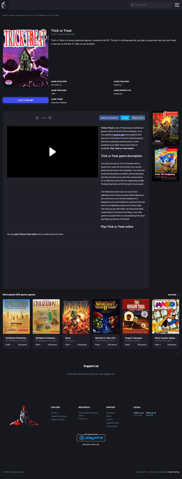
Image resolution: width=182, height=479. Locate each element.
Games (12, 15)
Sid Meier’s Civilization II (47, 338)
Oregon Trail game (133, 338)
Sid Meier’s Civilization (16, 338)
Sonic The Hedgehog (165, 174)
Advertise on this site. (91, 444)
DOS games (21, 15)
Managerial (13, 341)
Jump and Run (172, 150)
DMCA (108, 416)
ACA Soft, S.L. (56, 85)
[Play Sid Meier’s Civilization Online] (16, 316)
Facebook (138, 415)
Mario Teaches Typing (165, 338)
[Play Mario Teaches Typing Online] (165, 316)
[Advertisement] (104, 4)
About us (54, 413)
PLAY (8, 345)
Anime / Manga (161, 177)
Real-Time (106, 341)
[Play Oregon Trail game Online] (135, 316)
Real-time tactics (172, 114)
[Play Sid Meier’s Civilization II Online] (46, 316)
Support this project (59, 416)
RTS (112, 341)
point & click (119, 135)
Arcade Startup (173, 472)
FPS (67, 341)
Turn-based (22, 341)
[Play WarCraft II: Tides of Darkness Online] (105, 316)
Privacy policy (111, 426)
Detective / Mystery (59, 103)
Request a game (57, 419)
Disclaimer (110, 413)
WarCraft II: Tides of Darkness (108, 338)
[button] (170, 353)
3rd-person (118, 94)
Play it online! (25, 100)
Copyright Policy (112, 423)
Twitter (149, 415)
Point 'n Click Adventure (37, 15)
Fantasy (98, 341)
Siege (157, 141)
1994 (53, 94)
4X (7, 341)
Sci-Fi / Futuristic (81, 341)
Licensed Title (160, 341)
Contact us (83, 419)
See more (172, 295)
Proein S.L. (118, 85)
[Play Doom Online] (76, 316)
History (137, 341)
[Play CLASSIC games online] (4, 5)
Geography (129, 341)
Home (5, 15)
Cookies (109, 419)
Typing (168, 341)
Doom (68, 338)
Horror (71, 341)
